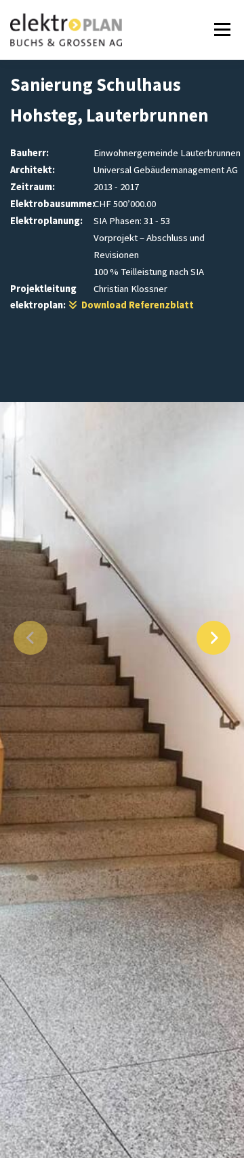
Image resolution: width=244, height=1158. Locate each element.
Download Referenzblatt (135, 305)
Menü (220, 29)
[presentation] (30, 638)
